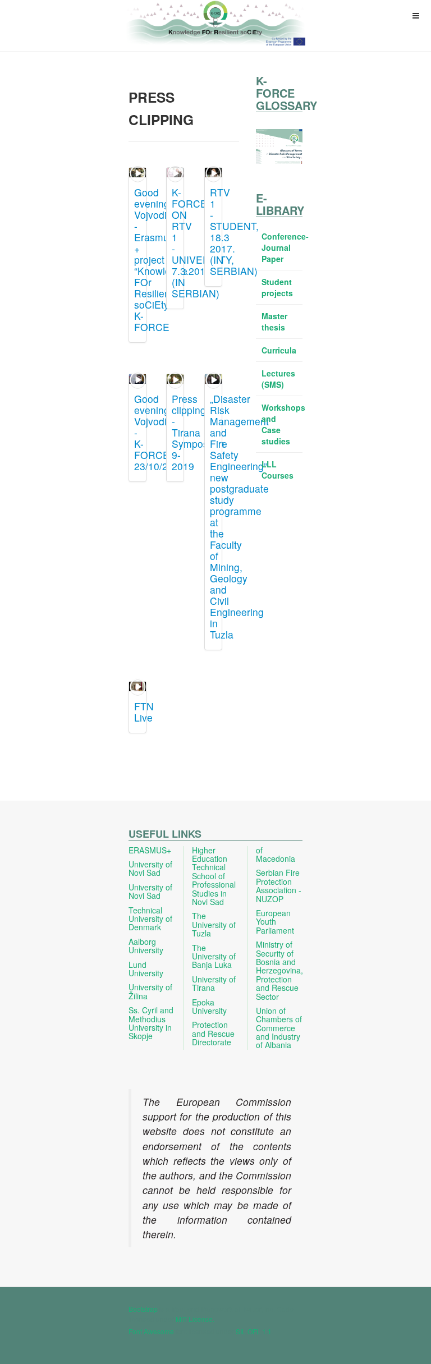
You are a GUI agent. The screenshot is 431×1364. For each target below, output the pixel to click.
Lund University (146, 969)
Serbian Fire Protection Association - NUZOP (278, 885)
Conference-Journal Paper (282, 247)
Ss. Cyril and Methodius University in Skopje (151, 1022)
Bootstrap (143, 1309)
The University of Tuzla (214, 924)
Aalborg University (146, 946)
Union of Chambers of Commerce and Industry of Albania (279, 1028)
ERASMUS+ (150, 850)
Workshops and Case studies (282, 424)
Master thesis (274, 321)
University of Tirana (214, 983)
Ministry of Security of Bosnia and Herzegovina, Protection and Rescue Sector (279, 970)
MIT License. (195, 1319)
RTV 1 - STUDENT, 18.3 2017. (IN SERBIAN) (234, 231)
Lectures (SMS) (278, 379)
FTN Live (144, 711)
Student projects (277, 287)
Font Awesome (151, 1331)
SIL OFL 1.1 (254, 1331)
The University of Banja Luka (214, 956)
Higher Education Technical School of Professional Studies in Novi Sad (214, 875)
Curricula (279, 350)
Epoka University (209, 1006)
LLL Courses (278, 469)
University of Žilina (150, 991)
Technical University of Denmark (150, 918)
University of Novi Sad (150, 868)
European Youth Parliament (275, 921)
